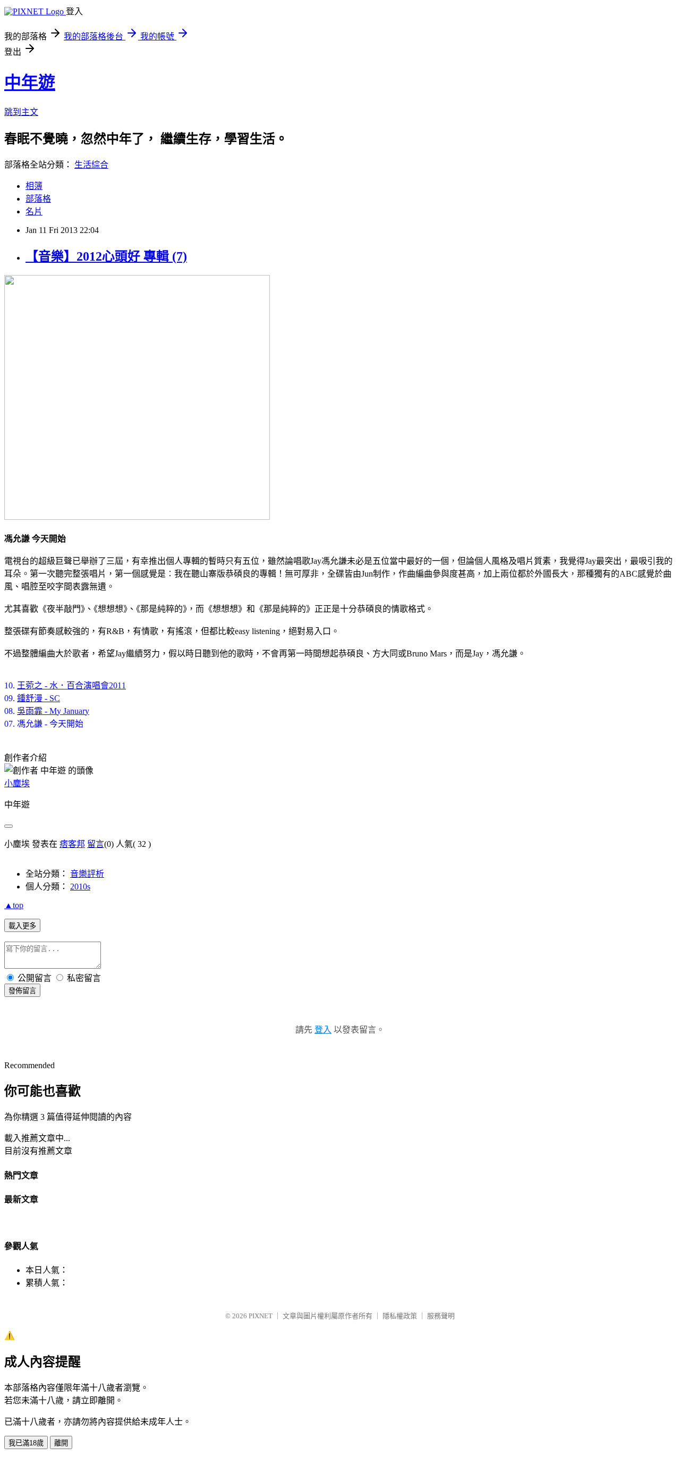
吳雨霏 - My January (53, 711)
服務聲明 (441, 1316)
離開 (61, 1443)
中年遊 (29, 82)
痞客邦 (72, 844)
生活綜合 (91, 164)
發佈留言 (22, 991)
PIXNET (261, 1316)
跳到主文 (21, 112)
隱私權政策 (399, 1316)
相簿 (34, 185)
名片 (34, 211)
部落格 (38, 198)
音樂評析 (87, 873)
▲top (13, 905)
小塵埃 (17, 783)
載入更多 (22, 926)
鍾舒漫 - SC (38, 698)
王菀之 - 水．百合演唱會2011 (71, 685)
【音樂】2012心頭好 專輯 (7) (106, 256)
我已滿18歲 (26, 1443)
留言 (95, 844)
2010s (80, 886)
